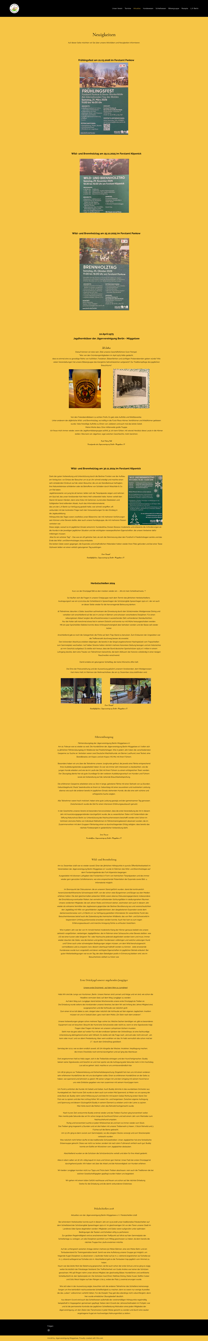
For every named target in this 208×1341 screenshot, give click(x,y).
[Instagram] (48, 1330)
